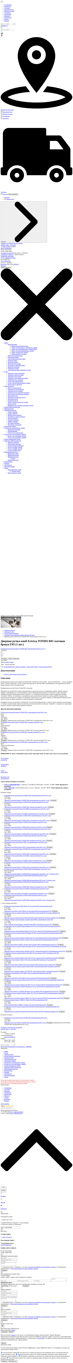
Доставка (7, 1089)
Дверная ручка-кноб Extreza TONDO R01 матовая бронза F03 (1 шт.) (25, 1022)
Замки (6, 343)
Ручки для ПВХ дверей (15, 449)
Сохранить (4, 1361)
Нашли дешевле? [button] (13, 194)
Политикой (40, 1338)
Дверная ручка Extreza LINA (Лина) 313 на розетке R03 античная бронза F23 (27, 911)
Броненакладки (9, 408)
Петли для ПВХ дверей (15, 447)
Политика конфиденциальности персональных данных (17, 1080)
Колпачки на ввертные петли (17, 397)
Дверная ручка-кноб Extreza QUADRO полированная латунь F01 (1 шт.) (26, 814)
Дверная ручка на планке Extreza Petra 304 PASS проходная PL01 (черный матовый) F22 (31, 1011)
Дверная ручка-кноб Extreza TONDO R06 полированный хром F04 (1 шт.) (26, 874)
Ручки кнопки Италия (45, 667)
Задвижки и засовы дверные (16, 416)
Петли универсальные (14, 388)
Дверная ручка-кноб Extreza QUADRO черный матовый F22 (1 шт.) (24, 860)
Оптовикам (6, 116)
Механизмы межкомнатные (19, 346)
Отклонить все (13, 1361)
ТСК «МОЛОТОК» (17, 1113)
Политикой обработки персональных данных (24, 1268)
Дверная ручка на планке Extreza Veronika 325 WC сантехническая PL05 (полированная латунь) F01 (34, 951)
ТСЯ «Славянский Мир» (8, 258)
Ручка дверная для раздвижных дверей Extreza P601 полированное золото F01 (28, 924)
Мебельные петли (13, 457)
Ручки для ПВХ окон (14, 450)
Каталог (3, 241)
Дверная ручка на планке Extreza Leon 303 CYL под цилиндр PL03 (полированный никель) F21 (33, 985)
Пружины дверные (13, 423)
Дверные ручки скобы (14, 376)
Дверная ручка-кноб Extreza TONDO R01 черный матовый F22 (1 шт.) (25, 887)
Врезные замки (12, 344)
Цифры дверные (13, 421)
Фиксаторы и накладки (15, 384)
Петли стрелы (12, 404)
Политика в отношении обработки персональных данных (18, 1081)
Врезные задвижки (13, 367)
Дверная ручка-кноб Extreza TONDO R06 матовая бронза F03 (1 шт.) (25, 880)
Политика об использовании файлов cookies (14, 1083)
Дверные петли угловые (15, 391)
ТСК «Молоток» (6, 261)
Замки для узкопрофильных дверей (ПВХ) (24, 349)
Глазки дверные (12, 413)
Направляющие (12, 431)
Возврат (6, 1101)
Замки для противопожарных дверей (22, 351)
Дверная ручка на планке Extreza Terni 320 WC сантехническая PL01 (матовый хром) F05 (31, 971)
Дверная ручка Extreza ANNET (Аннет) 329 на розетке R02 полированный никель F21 (30, 944)
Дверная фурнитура (10, 410)
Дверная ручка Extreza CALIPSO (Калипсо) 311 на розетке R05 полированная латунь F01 (31, 991)
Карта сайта (4, 1046)
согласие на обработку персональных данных (42, 1267)
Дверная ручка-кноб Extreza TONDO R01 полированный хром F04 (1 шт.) (26, 854)
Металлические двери (14, 473)
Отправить (26, 1286)
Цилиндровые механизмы (12, 407)
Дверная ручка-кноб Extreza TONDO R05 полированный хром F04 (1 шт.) (26, 834)
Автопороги (8, 465)
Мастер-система (7, 114)
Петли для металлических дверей (18, 402)
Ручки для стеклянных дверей (17, 437)
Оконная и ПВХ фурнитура (12, 441)
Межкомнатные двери (14, 469)
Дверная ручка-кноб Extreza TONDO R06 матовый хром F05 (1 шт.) (24, 900)
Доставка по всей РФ (7, 253)
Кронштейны (8, 461)
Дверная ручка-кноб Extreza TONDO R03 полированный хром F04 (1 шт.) (26, 867)
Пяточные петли (13, 399)
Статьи (6, 1097)
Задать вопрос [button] (5, 1104)
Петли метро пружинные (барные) (18, 394)
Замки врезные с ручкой (18, 354)
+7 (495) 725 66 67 (6, 246)
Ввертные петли (13, 396)
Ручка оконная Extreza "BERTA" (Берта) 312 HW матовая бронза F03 (25, 1005)
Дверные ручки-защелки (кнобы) (18, 378)
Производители (7, 112)
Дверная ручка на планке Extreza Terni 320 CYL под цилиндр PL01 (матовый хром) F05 (31, 958)
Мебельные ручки (13, 460)
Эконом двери (15, 471)
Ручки (6, 371)
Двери (6, 468)
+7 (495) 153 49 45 (6, 1237)
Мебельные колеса (13, 455)
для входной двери (32, 667)
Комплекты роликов (14, 429)
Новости (7, 1096)
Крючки (6, 463)
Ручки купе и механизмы (15, 433)
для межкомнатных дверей (12, 667)
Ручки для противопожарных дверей (19, 383)
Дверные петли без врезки (16, 389)
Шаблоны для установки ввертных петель (20, 405)
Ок (2, 1227)
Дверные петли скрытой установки (18, 392)
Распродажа (7, 1094)
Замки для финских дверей (19, 352)
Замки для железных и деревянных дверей (24, 347)
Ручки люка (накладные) (15, 381)
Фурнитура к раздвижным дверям (14, 428)
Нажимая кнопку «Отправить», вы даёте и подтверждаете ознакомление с (33, 1267)
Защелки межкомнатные (15, 355)
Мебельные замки (13, 453)
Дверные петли (9, 386)
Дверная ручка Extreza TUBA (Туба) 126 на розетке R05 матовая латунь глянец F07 (29, 964)
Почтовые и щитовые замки (16, 365)
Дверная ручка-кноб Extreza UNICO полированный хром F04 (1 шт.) (25, 847)
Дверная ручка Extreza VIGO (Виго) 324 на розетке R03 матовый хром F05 (27, 978)
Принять (11, 1332)
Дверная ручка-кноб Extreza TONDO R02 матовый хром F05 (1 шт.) (24, 827)
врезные (22, 667)
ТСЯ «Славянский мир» (16, 1112)
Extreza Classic (9, 662)
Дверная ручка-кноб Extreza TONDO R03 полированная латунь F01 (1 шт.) (27, 800)
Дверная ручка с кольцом (15, 380)
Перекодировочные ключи (12, 439)
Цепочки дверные (13, 420)
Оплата (5, 194)
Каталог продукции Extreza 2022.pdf (15, 674)
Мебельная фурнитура (11, 452)
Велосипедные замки (14, 363)
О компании (8, 1088)
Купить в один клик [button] (14, 658)
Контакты (4, 264)
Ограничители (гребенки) (16, 445)
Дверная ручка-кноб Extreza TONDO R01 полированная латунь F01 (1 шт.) (27, 820)
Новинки (7, 1091)
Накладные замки (13, 357)
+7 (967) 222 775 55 (6, 1219)
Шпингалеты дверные (14, 415)
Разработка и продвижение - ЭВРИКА (20, 1046)
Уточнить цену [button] (54, 874)
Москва (16, 264)
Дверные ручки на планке (16, 375)
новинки (7, 197)
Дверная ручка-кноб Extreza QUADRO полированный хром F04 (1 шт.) (26, 893)
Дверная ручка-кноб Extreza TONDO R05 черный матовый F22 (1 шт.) (25, 807)
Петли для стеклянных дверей (17, 436)
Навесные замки (13, 362)
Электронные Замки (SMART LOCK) (19, 370)
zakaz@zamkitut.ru (6, 248)
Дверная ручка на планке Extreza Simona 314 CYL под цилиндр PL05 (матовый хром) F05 (31, 931)
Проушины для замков (14, 425)
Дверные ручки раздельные (16, 373)
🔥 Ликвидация (9, 199)
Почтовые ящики (9, 466)
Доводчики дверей (10, 426)
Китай (13, 458)
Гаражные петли (13, 400)
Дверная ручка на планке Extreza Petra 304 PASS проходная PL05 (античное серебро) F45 (31, 918)
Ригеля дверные (13, 418)
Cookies (13, 1330)
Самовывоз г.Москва (7, 254)
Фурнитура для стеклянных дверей (15, 434)
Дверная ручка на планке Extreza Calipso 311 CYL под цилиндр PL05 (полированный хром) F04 (33, 998)
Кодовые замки (12, 360)
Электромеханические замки (16, 359)
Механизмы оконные (14, 444)
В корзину (4, 658)
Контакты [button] (6, 118)
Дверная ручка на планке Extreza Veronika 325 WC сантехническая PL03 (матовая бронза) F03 (32, 938)
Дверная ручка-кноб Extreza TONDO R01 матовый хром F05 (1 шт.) (24, 840)
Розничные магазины (7, 256)
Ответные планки (13, 368)
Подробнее (4, 1332)
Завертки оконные (13, 442)
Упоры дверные (12, 412)
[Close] (2, 1326)
